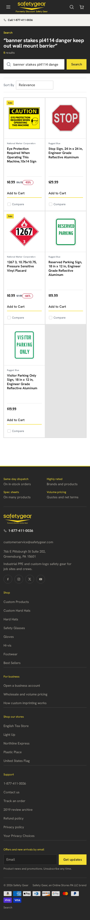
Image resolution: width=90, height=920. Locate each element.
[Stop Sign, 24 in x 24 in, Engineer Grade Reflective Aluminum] (65, 118)
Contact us (11, 792)
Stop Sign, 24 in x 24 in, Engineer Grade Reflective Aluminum (65, 153)
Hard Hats (10, 619)
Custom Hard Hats (16, 610)
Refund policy (13, 818)
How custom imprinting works (25, 703)
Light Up (9, 734)
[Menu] (8, 7)
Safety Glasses (14, 628)
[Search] (71, 7)
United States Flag (16, 761)
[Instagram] (18, 579)
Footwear (10, 654)
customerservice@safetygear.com (28, 542)
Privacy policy (13, 827)
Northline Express (16, 743)
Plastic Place (12, 752)
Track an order (14, 801)
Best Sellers (12, 663)
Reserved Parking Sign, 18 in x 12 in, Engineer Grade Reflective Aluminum (65, 268)
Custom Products (16, 602)
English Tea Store (16, 726)
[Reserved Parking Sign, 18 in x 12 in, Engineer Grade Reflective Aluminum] (65, 231)
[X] (29, 579)
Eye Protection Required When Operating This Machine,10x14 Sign (21, 155)
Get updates (72, 859)
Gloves (8, 637)
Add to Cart (15, 193)
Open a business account (21, 685)
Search (76, 64)
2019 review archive (18, 809)
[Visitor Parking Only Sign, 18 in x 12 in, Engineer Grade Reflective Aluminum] (24, 345)
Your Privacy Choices (19, 836)
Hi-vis (7, 645)
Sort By (8, 85)
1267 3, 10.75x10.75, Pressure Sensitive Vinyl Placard (22, 266)
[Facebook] (7, 579)
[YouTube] (40, 579)
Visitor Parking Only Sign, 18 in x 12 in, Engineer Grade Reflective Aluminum (22, 382)
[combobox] (33, 64)
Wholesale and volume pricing (25, 694)
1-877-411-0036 (20, 530)
